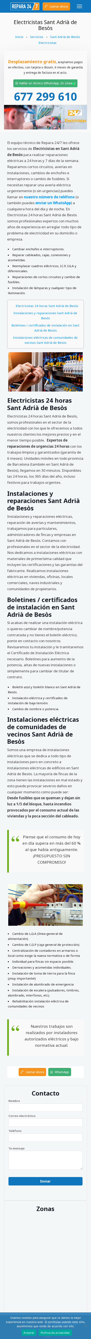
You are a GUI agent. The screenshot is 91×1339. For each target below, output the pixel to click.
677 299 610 (45, 96)
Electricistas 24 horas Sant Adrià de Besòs (47, 306)
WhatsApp (61, 1072)
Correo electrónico (22, 1116)
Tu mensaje (16, 1148)
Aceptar (28, 1332)
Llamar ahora (58, 6)
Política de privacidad (55, 1332)
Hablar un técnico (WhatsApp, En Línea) (46, 83)
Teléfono (15, 1131)
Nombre (14, 1101)
